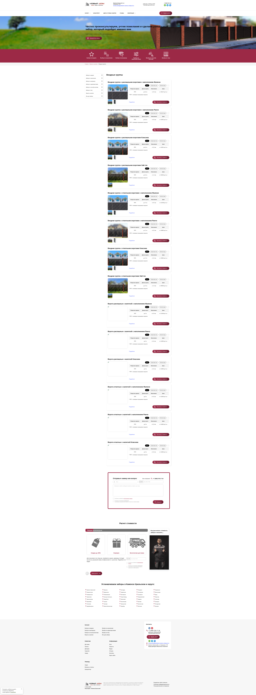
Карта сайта (112, 655)
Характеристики (154, 85)
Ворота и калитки (93, 64)
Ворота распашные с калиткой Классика (124, 359)
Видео (110, 648)
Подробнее (13, 692)
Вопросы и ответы (89, 667)
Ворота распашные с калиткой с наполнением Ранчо (129, 331)
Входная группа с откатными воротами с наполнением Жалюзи (133, 193)
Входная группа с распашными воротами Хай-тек (127, 165)
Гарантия (87, 651)
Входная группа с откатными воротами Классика (127, 248)
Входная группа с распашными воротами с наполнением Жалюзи (134, 82)
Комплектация (163, 85)
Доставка (87, 644)
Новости (111, 646)
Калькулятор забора (95, 38)
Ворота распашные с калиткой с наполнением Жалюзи (130, 304)
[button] (85, 55)
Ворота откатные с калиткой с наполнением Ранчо (128, 414)
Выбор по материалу (121, 58)
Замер (86, 653)
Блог (110, 644)
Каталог (87, 13)
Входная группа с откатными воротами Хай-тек (127, 276)
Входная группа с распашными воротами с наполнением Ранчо (133, 110)
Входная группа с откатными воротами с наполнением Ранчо (132, 221)
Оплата (86, 646)
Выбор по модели (91, 58)
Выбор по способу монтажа (151, 58)
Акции (86, 665)
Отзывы (122, 13)
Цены (147, 85)
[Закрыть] (22, 689)
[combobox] (141, 481)
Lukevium (165, 682)
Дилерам (87, 648)
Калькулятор (96, 13)
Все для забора (89, 96)
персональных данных (128, 498)
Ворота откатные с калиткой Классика (123, 442)
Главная (86, 64)
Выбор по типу (166, 58)
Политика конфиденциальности (161, 684)
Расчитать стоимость (162, 102)
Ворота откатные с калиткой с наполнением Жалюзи (129, 387)
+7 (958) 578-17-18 (167, 3)
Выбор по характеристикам (136, 58)
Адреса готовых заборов (109, 13)
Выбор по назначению (106, 58)
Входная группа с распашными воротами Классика (128, 137)
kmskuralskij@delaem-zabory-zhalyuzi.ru (123, 5)
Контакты (111, 653)
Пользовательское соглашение (161, 686)
